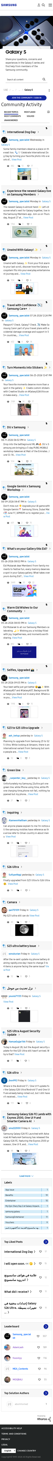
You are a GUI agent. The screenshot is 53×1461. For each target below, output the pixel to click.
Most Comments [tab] (12, 116)
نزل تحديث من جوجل (20, 988)
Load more (24, 1176)
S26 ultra (13, 1072)
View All (26, 1242)
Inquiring (13, 812)
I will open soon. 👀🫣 (18, 1263)
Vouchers (9, 1222)
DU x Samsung (16, 427)
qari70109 (14, 910)
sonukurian (14, 953)
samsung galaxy (12, 1211)
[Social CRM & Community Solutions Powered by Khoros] (44, 1418)
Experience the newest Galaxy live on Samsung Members (29, 192)
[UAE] (8, 4)
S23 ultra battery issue (21, 946)
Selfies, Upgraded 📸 (20, 670)
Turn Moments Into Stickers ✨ (27, 367)
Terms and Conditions (13, 1434)
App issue (9, 1190)
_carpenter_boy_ (18, 778)
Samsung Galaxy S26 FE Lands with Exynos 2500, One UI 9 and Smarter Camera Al (29, 1117)
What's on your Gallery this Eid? (27, 548)
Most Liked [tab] (29, 112)
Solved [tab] (30, 116)
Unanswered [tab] (11, 120)
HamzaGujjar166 (17, 1041)
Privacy (5, 1439)
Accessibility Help (11, 1428)
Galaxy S (5, 144)
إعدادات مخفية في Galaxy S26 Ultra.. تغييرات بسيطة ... (20, 1308)
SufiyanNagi (15, 874)
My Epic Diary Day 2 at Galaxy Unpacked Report (23, 1206)
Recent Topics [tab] (11, 112)
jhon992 (13, 1080)
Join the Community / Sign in (26, 98)
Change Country (26, 1451)
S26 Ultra (13, 867)
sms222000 (15, 1128)
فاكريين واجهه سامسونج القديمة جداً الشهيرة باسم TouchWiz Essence (23, 1228)
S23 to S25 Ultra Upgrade (23, 728)
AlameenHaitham (18, 820)
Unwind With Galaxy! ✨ (22, 250)
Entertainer (10, 1200)
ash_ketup (14, 735)
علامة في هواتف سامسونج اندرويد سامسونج (20, 1277)
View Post (17, 159)
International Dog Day (21, 132)
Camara (12, 902)
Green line (13, 770)
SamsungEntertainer (14, 1217)
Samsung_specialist (19, 139)
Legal (4, 1444)
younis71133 (15, 996)
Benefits (9, 1195)
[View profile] (4, 140)
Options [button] (44, 90)
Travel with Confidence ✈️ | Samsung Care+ (24, 306)
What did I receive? (16, 1292)
